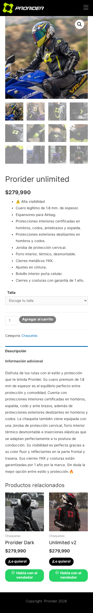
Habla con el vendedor (26, 575)
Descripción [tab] (15, 351)
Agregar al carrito (37, 319)
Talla (11, 292)
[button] (86, 7)
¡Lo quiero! (17, 561)
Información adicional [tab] (24, 361)
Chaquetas (29, 336)
